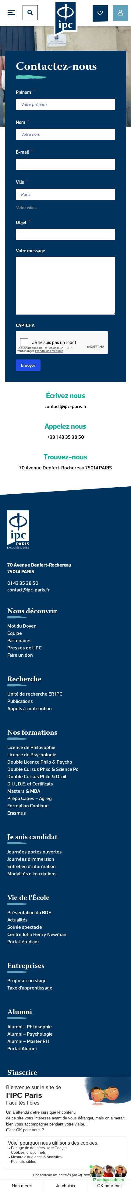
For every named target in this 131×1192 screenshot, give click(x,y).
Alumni (19, 1012)
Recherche (24, 680)
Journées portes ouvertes (34, 851)
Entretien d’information (31, 866)
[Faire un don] (100, 13)
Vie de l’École (28, 898)
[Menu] (13, 12)
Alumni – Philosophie (29, 1026)
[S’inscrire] (120, 13)
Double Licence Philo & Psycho (39, 762)
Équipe (14, 633)
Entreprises (25, 966)
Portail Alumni (22, 1048)
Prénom (25, 91)
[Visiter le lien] (66, 18)
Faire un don (20, 655)
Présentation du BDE (29, 912)
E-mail (24, 151)
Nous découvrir (32, 612)
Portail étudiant (23, 941)
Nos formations (32, 733)
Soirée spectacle (24, 927)
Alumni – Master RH (28, 1041)
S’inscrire (22, 1073)
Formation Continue (28, 805)
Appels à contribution (29, 708)
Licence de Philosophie (31, 747)
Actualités (17, 919)
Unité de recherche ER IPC (34, 693)
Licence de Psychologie (31, 754)
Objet (23, 221)
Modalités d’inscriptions (32, 873)
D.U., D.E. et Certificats (30, 783)
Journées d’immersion (30, 859)
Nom (22, 121)
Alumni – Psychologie (30, 1034)
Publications (20, 701)
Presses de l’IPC (24, 647)
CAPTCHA (25, 325)
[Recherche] (30, 12)
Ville (22, 181)
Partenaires (19, 640)
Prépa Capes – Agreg (29, 798)
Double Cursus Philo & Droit (36, 776)
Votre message (30, 250)
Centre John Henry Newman (36, 934)
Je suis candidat (32, 837)
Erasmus (16, 813)
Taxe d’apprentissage (29, 987)
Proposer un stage (27, 980)
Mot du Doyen (22, 625)
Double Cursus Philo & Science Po (43, 769)
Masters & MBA (23, 791)
